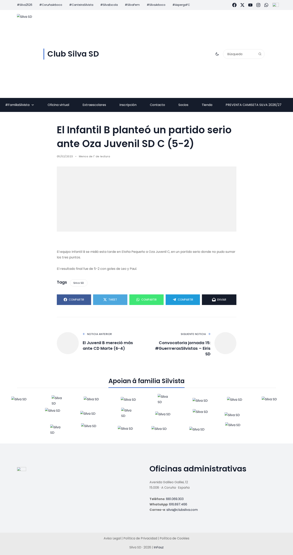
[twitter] (242, 5)
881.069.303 (175, 499)
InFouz (159, 547)
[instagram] (258, 5)
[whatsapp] (266, 5)
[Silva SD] (20, 401)
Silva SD (78, 283)
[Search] (260, 54)
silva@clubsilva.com (182, 509)
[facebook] (234, 5)
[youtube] (250, 5)
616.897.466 (178, 504)
